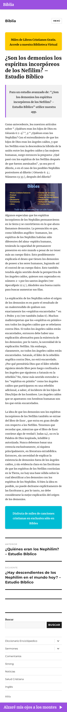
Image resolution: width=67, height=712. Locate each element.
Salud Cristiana (14, 679)
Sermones (11, 648)
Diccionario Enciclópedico (21, 640)
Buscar (9, 619)
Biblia (8, 4)
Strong (9, 663)
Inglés (9, 686)
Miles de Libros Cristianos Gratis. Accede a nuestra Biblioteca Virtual (33, 42)
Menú (56, 21)
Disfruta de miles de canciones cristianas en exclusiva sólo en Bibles (33, 518)
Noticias (10, 671)
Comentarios (13, 656)
